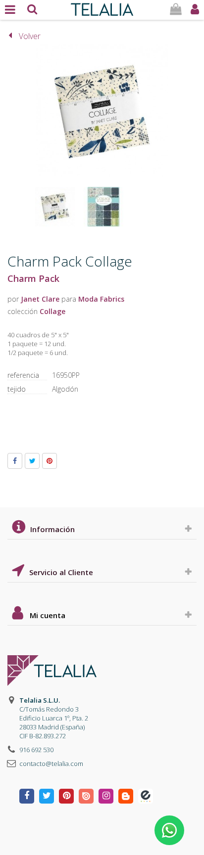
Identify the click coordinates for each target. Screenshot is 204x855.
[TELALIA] (101, 6)
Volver (30, 36)
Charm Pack (33, 278)
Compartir (14, 461)
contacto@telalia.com (51, 763)
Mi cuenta (47, 615)
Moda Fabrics (101, 299)
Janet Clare (40, 299)
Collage (52, 311)
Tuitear (32, 461)
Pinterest (49, 461)
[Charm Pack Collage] (55, 206)
